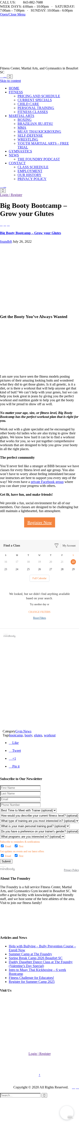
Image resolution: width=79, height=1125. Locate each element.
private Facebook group (47, 482)
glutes (38, 735)
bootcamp (16, 735)
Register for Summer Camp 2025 (32, 981)
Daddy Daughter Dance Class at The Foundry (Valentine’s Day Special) (41, 964)
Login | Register (11, 195)
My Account (69, 545)
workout (50, 735)
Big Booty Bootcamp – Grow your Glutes (30, 233)
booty (28, 735)
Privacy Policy (71, 870)
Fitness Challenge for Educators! (31, 978)
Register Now (39, 522)
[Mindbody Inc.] (7, 869)
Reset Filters (39, 617)
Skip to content (10, 81)
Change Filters (39, 612)
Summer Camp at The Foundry (30, 954)
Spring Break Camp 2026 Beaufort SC (36, 958)
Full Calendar (39, 578)
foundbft (6, 241)
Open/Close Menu (12, 14)
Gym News (23, 731)
